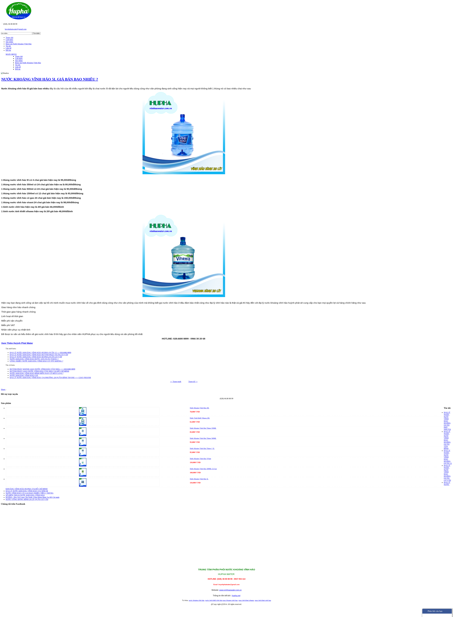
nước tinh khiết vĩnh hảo (213, 600)
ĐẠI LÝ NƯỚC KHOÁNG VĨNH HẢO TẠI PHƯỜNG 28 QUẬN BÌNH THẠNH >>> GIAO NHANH (50, 378)
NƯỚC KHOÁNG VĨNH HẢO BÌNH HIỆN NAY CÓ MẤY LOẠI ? (36, 373)
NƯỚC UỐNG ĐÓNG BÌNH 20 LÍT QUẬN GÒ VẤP (27, 499)
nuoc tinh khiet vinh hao (263, 600)
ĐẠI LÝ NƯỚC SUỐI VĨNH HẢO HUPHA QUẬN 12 (448, 457)
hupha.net (236, 596)
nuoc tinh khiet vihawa (246, 600)
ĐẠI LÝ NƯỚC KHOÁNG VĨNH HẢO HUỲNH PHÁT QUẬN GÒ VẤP (39, 355)
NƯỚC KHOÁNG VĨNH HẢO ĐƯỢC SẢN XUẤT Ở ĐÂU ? (34, 359)
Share (3, 389)
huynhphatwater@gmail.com (15, 29)
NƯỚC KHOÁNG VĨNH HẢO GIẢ (24, 375)
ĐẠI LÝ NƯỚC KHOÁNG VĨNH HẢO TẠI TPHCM (27, 491)
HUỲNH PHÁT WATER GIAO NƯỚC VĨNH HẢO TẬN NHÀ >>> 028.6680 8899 (42, 369)
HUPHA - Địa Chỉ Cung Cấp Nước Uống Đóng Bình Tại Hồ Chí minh (32, 497)
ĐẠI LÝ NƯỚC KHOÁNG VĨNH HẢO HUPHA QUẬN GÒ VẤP (36, 357)
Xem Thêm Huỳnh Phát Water (17, 343)
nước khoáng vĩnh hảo (196, 600)
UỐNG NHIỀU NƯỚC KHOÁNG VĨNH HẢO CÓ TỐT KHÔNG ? (36, 361)
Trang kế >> (193, 382)
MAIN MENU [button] (11, 54)
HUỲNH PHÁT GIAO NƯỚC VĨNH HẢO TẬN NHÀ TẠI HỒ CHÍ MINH (39, 371)
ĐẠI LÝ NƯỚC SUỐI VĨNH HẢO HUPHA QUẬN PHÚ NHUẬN (447, 420)
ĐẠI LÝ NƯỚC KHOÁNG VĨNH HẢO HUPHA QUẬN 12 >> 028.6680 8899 (40, 353)
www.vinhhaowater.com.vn (230, 590)
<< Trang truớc (175, 382)
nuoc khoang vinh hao (230, 600)
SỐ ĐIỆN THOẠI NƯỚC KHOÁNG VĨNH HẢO (25, 495)
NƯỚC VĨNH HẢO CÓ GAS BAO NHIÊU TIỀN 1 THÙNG (29, 493)
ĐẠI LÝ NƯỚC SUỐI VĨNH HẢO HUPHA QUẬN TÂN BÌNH (447, 440)
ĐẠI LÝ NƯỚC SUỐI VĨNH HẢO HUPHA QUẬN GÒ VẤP (447, 472)
